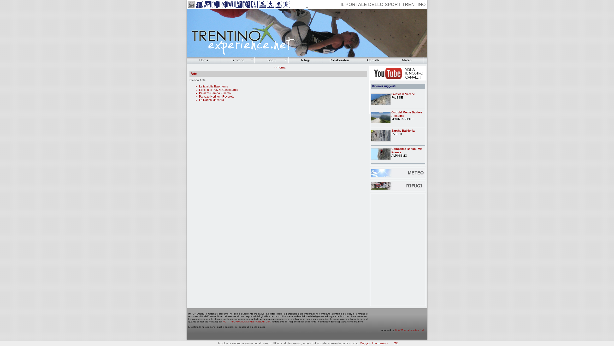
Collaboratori (339, 60)
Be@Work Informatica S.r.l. (410, 330)
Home (203, 60)
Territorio (237, 60)
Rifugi (305, 60)
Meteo (407, 60)
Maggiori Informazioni (374, 343)
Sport (271, 60)
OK (396, 343)
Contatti (373, 60)
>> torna (279, 67)
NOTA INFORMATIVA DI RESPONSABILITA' (247, 321)
